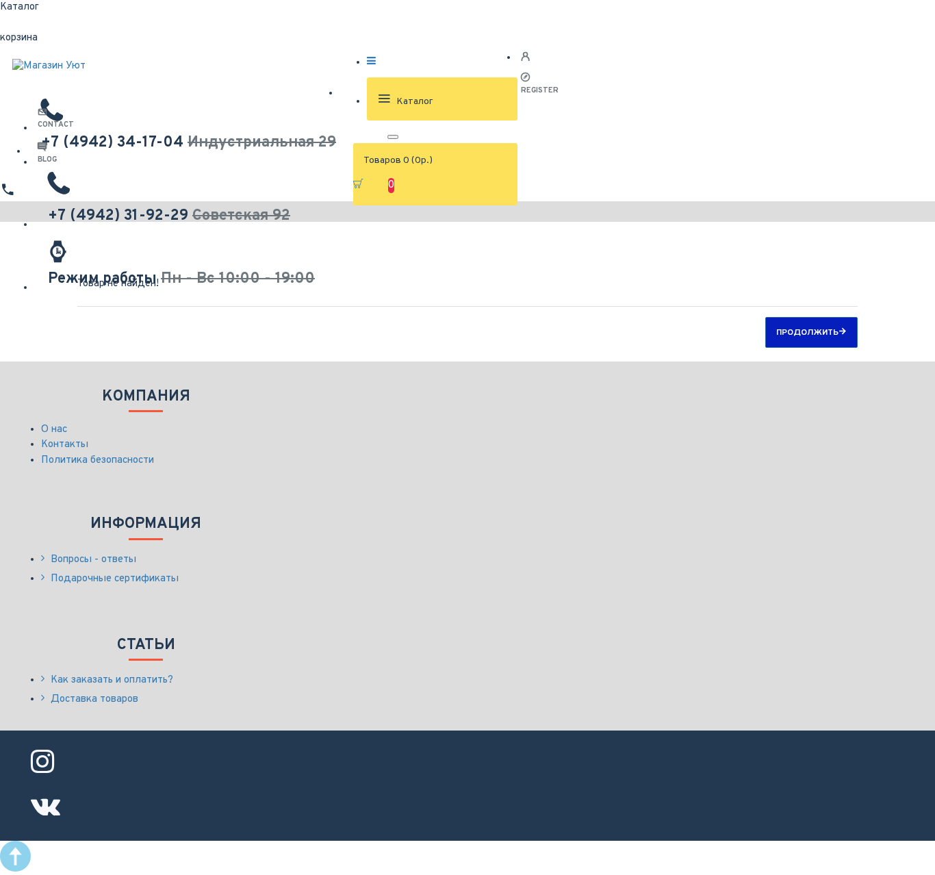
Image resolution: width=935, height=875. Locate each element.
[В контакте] (44, 799)
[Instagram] (44, 754)
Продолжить (807, 332)
